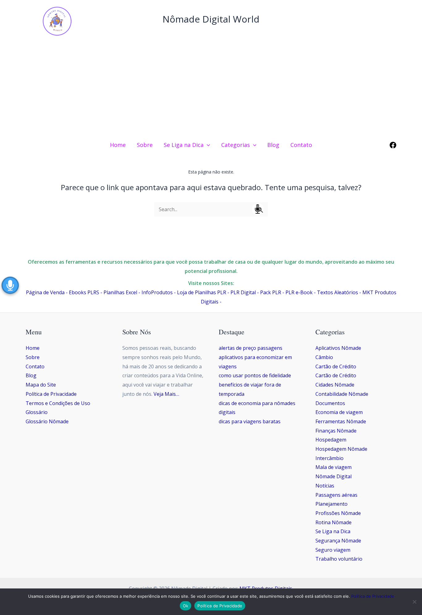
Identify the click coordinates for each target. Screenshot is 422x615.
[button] (207, 145)
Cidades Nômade (334, 384)
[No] (414, 602)
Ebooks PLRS (84, 292)
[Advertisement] (211, 89)
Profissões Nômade (338, 513)
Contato (35, 366)
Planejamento (331, 503)
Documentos (330, 403)
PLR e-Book (299, 292)
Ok (185, 605)
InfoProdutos (157, 292)
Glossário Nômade (47, 421)
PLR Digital (243, 292)
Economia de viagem (339, 412)
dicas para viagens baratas (250, 421)
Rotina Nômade (333, 522)
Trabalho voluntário (338, 558)
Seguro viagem (332, 549)
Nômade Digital (333, 476)
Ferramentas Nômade (340, 421)
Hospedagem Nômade (341, 449)
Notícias (324, 485)
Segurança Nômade (338, 540)
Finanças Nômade (336, 430)
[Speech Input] (211, 209)
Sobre (33, 357)
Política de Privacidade (51, 394)
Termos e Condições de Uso (58, 403)
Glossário (37, 412)
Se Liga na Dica (332, 531)
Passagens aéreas (336, 495)
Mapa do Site (41, 384)
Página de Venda (45, 292)
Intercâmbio (329, 458)
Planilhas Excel (120, 292)
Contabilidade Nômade (341, 394)
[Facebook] (393, 145)
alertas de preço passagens (250, 348)
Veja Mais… (166, 394)
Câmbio (324, 357)
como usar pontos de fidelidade (255, 375)
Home (33, 348)
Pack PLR (270, 292)
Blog (31, 375)
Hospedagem (330, 439)
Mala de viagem (333, 467)
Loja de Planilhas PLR (201, 292)
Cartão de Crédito (335, 366)
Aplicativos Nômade (338, 348)
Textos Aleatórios (337, 292)
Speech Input (258, 209)
